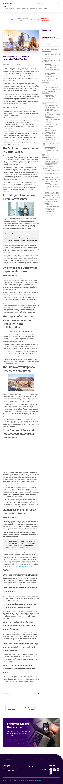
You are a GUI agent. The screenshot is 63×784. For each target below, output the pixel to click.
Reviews (44, 155)
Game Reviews (49, 141)
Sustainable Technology (49, 179)
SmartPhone (49, 164)
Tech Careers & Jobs (48, 190)
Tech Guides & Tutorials (49, 197)
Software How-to (50, 213)
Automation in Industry (52, 84)
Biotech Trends (49, 148)
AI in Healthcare (50, 147)
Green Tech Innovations (52, 186)
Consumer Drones (50, 87)
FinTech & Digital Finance (49, 124)
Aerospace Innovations (52, 170)
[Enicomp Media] (9, 3)
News (43, 154)
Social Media (49, 209)
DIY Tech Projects (50, 199)
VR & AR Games (49, 67)
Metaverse (34, 19)
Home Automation (50, 161)
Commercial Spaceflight (52, 173)
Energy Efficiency (50, 184)
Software (48, 211)
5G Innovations (49, 53)
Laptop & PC (48, 204)
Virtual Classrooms (51, 100)
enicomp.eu (38, 781)
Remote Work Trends (51, 193)
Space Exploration (50, 177)
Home (12, 19)
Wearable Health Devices (52, 150)
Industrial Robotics (51, 89)
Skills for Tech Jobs (51, 195)
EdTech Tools (49, 95)
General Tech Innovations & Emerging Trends (52, 114)
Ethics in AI (48, 76)
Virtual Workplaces (51, 65)
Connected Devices (51, 159)
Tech (46, 122)
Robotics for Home (51, 163)
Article (44, 58)
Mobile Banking (49, 130)
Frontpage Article (47, 132)
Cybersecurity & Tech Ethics (50, 69)
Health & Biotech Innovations (51, 143)
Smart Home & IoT (47, 157)
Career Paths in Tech (51, 192)
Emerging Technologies (49, 102)
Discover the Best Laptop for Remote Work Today (21, 566)
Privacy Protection (51, 78)
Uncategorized (46, 215)
